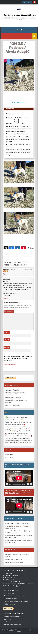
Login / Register (27, 2)
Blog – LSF (10, 412)
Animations (9, 454)
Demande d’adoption (12, 390)
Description (10, 108)
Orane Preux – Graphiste (14, 559)
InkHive (11, 630)
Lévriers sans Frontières (19, 15)
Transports (9, 457)
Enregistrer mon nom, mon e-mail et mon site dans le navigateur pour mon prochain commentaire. (18, 358)
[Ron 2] (19, 208)
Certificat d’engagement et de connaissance (16, 596)
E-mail (6, 339)
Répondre (5, 274)
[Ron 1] (19, 183)
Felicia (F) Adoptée (24, 523)
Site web (7, 347)
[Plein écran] (31, 484)
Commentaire (9, 311)
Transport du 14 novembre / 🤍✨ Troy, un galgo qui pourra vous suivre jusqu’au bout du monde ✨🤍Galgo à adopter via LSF (18, 429)
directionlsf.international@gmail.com (12, 586)
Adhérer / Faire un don (13, 405)
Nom (6, 332)
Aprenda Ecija (7, 619)
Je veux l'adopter (18, 102)
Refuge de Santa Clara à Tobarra (12, 624)
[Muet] (28, 484)
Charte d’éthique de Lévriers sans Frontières (16, 601)
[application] (19, 478)
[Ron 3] (19, 234)
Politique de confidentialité (14, 562)
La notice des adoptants (13, 397)
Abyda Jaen (7, 622)
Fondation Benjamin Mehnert (12, 616)
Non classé (10, 254)
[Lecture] (7, 484)
